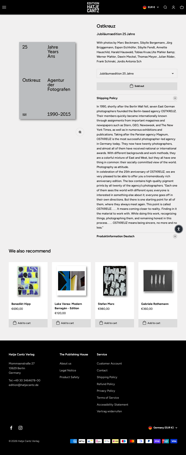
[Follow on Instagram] (20, 427)
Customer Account (109, 363)
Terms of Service (108, 397)
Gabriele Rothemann (155, 304)
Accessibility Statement (112, 404)
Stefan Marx (106, 304)
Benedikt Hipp (21, 304)
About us (65, 363)
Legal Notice (68, 370)
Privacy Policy (106, 390)
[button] (178, 229)
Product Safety (69, 377)
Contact (102, 370)
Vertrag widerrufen (109, 411)
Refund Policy (106, 384)
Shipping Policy (107, 377)
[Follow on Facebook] (11, 427)
